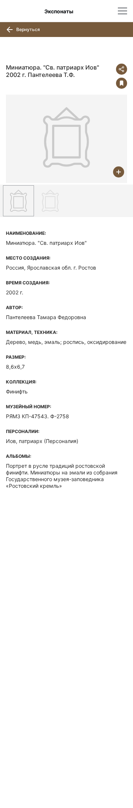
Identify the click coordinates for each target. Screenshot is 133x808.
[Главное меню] (122, 11)
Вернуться (27, 29)
